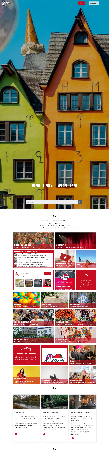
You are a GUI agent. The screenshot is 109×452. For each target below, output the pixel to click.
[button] (19, 283)
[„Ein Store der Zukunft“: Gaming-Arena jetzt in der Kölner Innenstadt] (15, 265)
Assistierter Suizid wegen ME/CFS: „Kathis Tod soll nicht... (32, 257)
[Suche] (80, 202)
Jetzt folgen (47, 273)
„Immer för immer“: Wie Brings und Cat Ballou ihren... (31, 253)
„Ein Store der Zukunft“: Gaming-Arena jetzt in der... (30, 264)
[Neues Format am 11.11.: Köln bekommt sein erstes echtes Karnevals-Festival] (15, 261)
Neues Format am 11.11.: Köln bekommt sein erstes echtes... (32, 261)
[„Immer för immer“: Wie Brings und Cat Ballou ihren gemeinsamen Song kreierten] (15, 254)
